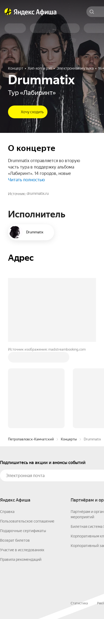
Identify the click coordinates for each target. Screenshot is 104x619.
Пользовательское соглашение (27, 521)
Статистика (79, 603)
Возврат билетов (15, 540)
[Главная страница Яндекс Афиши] (8, 11)
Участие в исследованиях (22, 550)
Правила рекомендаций (20, 559)
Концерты (69, 439)
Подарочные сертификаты (23, 531)
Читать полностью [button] (26, 179)
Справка (7, 511)
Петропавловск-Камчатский (31, 439)
